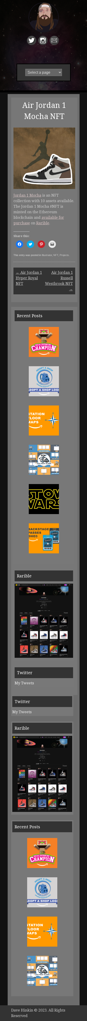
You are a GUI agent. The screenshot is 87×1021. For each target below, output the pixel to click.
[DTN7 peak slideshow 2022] (44, 473)
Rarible (42, 223)
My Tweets (24, 683)
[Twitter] (32, 44)
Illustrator (47, 255)
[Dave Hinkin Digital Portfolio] (44, 21)
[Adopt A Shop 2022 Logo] (44, 395)
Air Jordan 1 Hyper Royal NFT (29, 278)
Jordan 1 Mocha (27, 195)
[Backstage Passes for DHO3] (44, 552)
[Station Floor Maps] (44, 434)
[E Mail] (55, 44)
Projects (64, 255)
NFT (55, 255)
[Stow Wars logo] (44, 513)
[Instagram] (43, 44)
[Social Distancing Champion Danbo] (44, 356)
